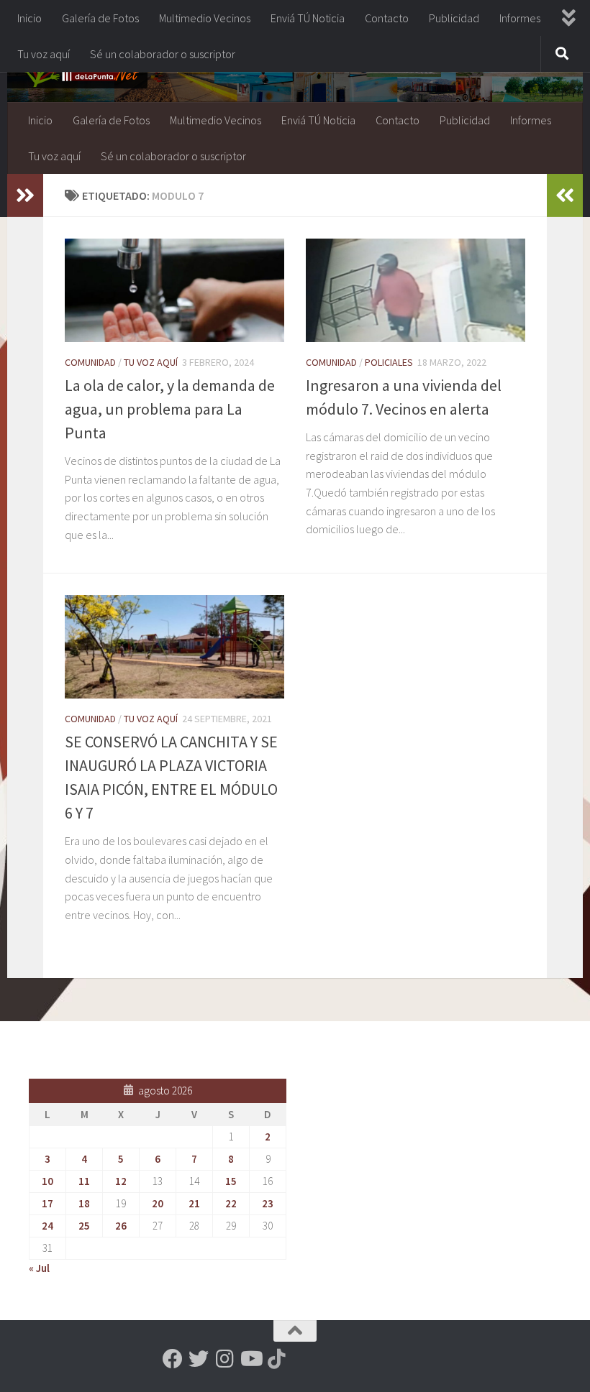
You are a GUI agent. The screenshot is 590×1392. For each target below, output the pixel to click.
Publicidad (454, 18)
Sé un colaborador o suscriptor (162, 54)
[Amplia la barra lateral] (25, 195)
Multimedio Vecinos (204, 18)
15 (231, 1181)
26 (121, 1225)
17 (47, 1203)
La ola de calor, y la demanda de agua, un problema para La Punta (170, 409)
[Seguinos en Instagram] (224, 1359)
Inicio (29, 18)
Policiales (389, 362)
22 (231, 1203)
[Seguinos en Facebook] (173, 1359)
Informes (519, 18)
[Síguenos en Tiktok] (276, 1359)
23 (267, 1203)
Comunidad (90, 362)
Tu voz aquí (43, 54)
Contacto (387, 18)
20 (157, 1203)
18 (84, 1203)
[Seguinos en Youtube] (250, 1359)
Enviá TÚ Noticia (308, 18)
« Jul (39, 1268)
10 (47, 1181)
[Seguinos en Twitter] (199, 1359)
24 (47, 1225)
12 (121, 1181)
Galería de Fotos (100, 18)
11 (84, 1181)
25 (84, 1225)
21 (194, 1203)
